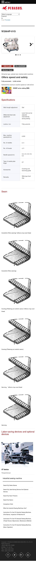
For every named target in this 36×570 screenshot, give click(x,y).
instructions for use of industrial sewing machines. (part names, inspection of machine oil (17, 513)
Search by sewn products (10, 496)
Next (32, 43)
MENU (7, 2)
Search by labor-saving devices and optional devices (15, 490)
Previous (5, 43)
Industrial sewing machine (12, 478)
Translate (7, 20)
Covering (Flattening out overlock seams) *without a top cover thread (17, 310)
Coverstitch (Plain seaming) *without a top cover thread (16, 233)
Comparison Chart (8, 504)
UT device (5, 469)
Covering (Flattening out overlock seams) (12, 349)
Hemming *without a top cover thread (11, 387)
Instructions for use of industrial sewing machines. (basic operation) (17, 526)
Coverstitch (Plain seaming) (8, 271)
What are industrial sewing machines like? (15, 508)
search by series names (10, 485)
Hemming (4, 425)
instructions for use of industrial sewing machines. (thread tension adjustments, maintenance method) (17, 520)
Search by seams (8, 500)
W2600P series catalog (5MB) (21, 88)
